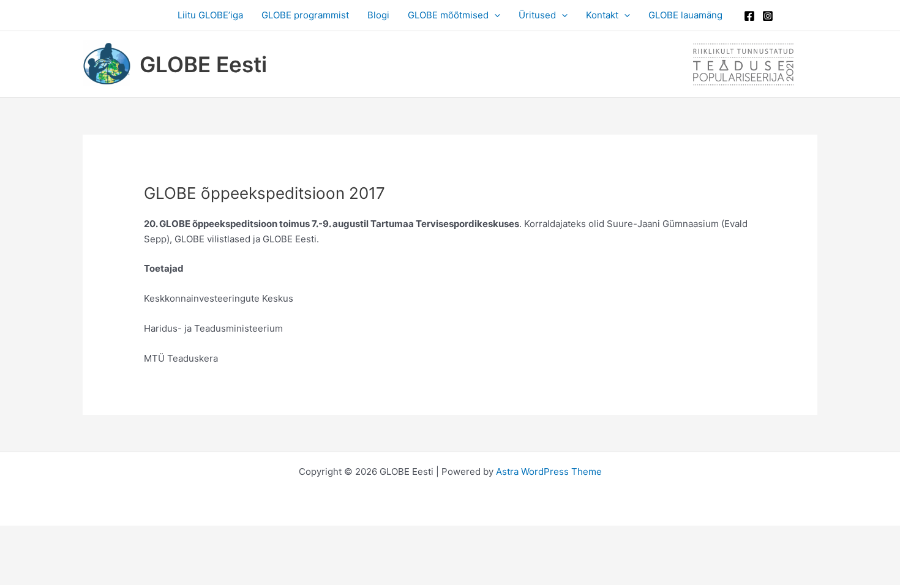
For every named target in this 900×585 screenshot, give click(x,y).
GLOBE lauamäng (685, 15)
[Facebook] (749, 15)
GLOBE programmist (305, 15)
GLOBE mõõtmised (448, 15)
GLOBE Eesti (203, 64)
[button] (494, 15)
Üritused (537, 15)
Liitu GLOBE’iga (210, 15)
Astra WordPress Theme (549, 471)
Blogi (378, 15)
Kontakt (602, 15)
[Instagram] (767, 15)
